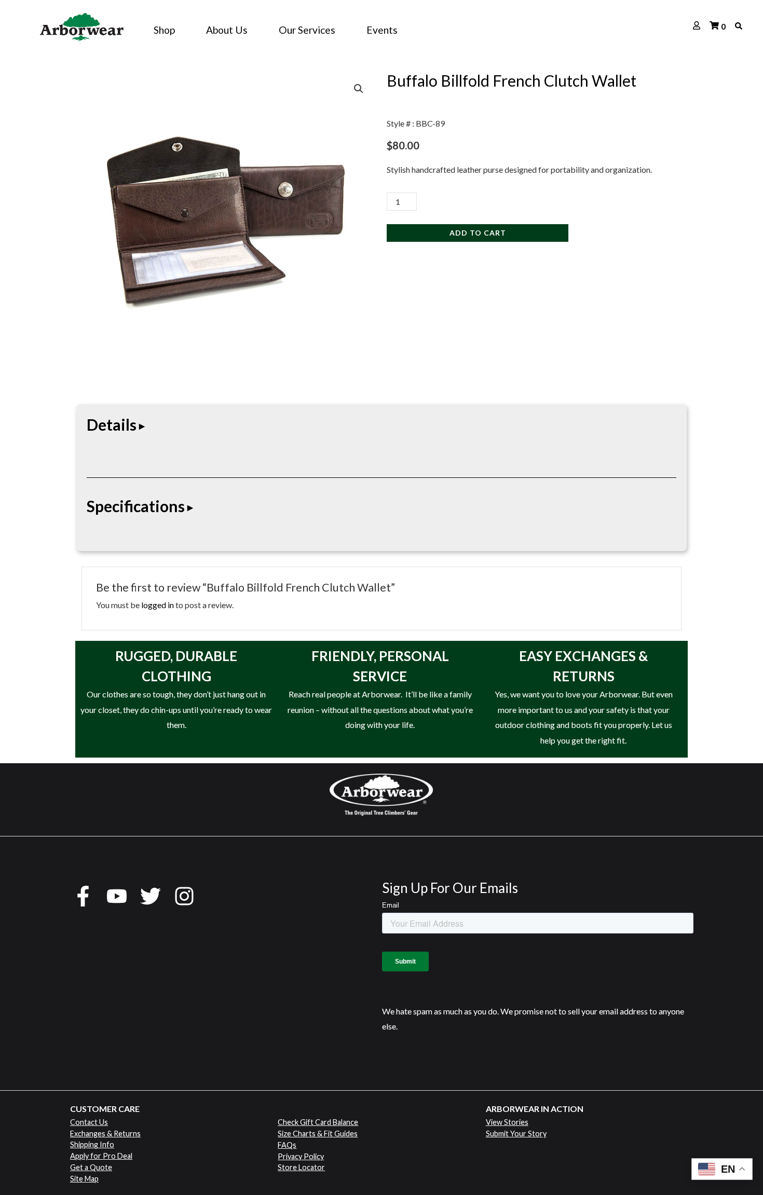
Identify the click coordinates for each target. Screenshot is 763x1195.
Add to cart (477, 232)
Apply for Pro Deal (101, 1155)
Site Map (84, 1178)
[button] (358, 88)
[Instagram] (184, 896)
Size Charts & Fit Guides (318, 1133)
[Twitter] (150, 896)
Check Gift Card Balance (318, 1122)
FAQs (287, 1145)
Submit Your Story (516, 1133)
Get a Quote (91, 1167)
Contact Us (89, 1122)
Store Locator (301, 1167)
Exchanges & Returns (105, 1133)
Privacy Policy (301, 1156)
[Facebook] (83, 896)
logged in (157, 605)
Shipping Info (92, 1144)
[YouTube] (116, 896)
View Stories (507, 1122)
